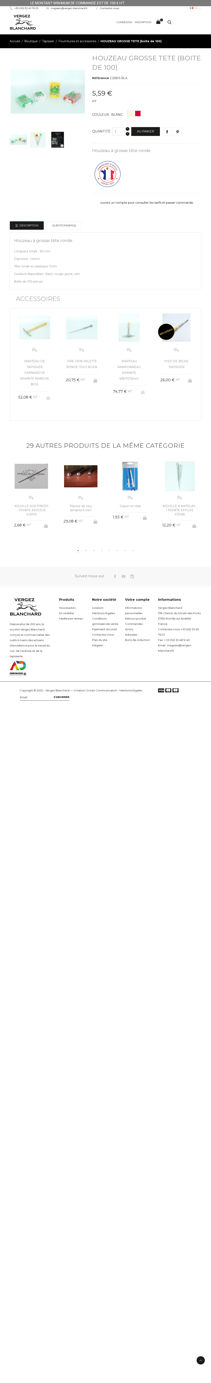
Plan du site (99, 640)
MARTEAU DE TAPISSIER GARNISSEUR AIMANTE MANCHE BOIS (176, 372)
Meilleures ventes (71, 618)
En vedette (66, 613)
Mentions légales (103, 613)
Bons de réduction (137, 640)
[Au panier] (48, 379)
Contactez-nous (107, 8)
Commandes (134, 623)
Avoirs (129, 629)
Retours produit (135, 618)
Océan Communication (101, 690)
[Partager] (167, 131)
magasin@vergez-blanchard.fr (67, 8)
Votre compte (137, 600)
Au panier (145, 131)
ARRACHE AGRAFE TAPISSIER (179, 508)
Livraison (97, 607)
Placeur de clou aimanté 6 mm (31, 508)
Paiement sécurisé (104, 629)
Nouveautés (67, 607)
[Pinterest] (177, 131)
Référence (100, 78)
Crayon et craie (80, 506)
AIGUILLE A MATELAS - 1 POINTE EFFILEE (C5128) (130, 510)
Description (28, 225)
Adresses (131, 634)
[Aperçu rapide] (31, 394)
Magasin (97, 645)
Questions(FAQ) (64, 225)
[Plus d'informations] (38, 394)
